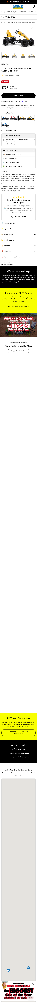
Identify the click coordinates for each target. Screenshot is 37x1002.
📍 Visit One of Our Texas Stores (18, 753)
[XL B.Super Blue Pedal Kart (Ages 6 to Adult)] (5, 125)
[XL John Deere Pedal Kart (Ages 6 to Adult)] (31, 118)
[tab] (10, 144)
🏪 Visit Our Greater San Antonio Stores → (18, 208)
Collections (10, 22)
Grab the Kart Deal (18, 351)
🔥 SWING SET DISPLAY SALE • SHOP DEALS (18, 2)
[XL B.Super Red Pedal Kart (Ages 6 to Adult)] (14, 118)
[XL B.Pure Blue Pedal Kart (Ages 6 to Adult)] (5, 118)
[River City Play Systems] (18, 7)
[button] (34, 7)
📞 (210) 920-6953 (18, 217)
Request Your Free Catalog (18, 306)
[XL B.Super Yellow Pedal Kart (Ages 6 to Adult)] (22, 118)
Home (3, 22)
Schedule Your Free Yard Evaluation (18, 733)
